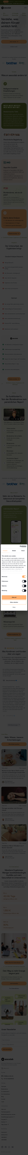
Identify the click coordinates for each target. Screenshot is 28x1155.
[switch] (24, 581)
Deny (14, 607)
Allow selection (14, 602)
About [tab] (23, 550)
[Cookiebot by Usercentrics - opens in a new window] (20, 546)
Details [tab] (14, 550)
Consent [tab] (5, 550)
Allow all (14, 597)
